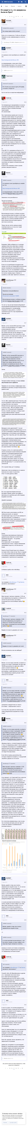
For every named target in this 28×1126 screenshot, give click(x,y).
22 (22, 16)
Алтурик (8, 20)
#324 (25, 102)
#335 (25, 684)
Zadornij (8, 98)
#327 (25, 323)
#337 (25, 882)
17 (13, 16)
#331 (25, 593)
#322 (25, 52)
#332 (25, 612)
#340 (25, 1004)
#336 (25, 722)
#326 (25, 284)
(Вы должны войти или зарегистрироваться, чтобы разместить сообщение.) (14, 1064)
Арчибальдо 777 (7, 42)
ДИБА (13, 42)
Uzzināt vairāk (12, 1122)
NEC (7, 575)
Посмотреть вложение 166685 (11, 296)
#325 (25, 176)
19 (18, 16)
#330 (25, 579)
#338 (25, 920)
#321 (25, 24)
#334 (25, 659)
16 (11, 16)
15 (9, 16)
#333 (25, 639)
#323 (25, 80)
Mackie (8, 172)
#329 (25, 566)
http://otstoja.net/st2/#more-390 (10, 60)
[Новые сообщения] (19, 2)
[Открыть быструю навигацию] (26, 6)
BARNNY (8, 48)
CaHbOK (8, 608)
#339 (25, 960)
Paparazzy (9, 76)
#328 (25, 348)
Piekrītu (5, 1122)
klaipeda (17, 42)
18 (16, 16)
